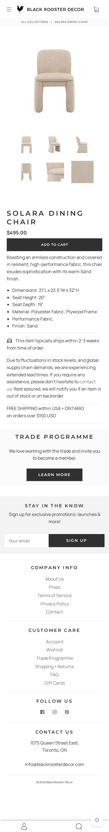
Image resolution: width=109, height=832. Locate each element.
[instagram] (54, 712)
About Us (54, 579)
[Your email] (26, 540)
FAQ (54, 674)
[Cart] (96, 9)
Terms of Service (54, 595)
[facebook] (42, 712)
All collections (34, 22)
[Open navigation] (13, 9)
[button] (17, 82)
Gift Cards (54, 683)
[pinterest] (67, 712)
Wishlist (54, 650)
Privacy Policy (55, 604)
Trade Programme (54, 658)
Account (54, 642)
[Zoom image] (55, 82)
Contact (54, 612)
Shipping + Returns (54, 666)
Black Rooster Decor (59, 782)
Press (54, 587)
